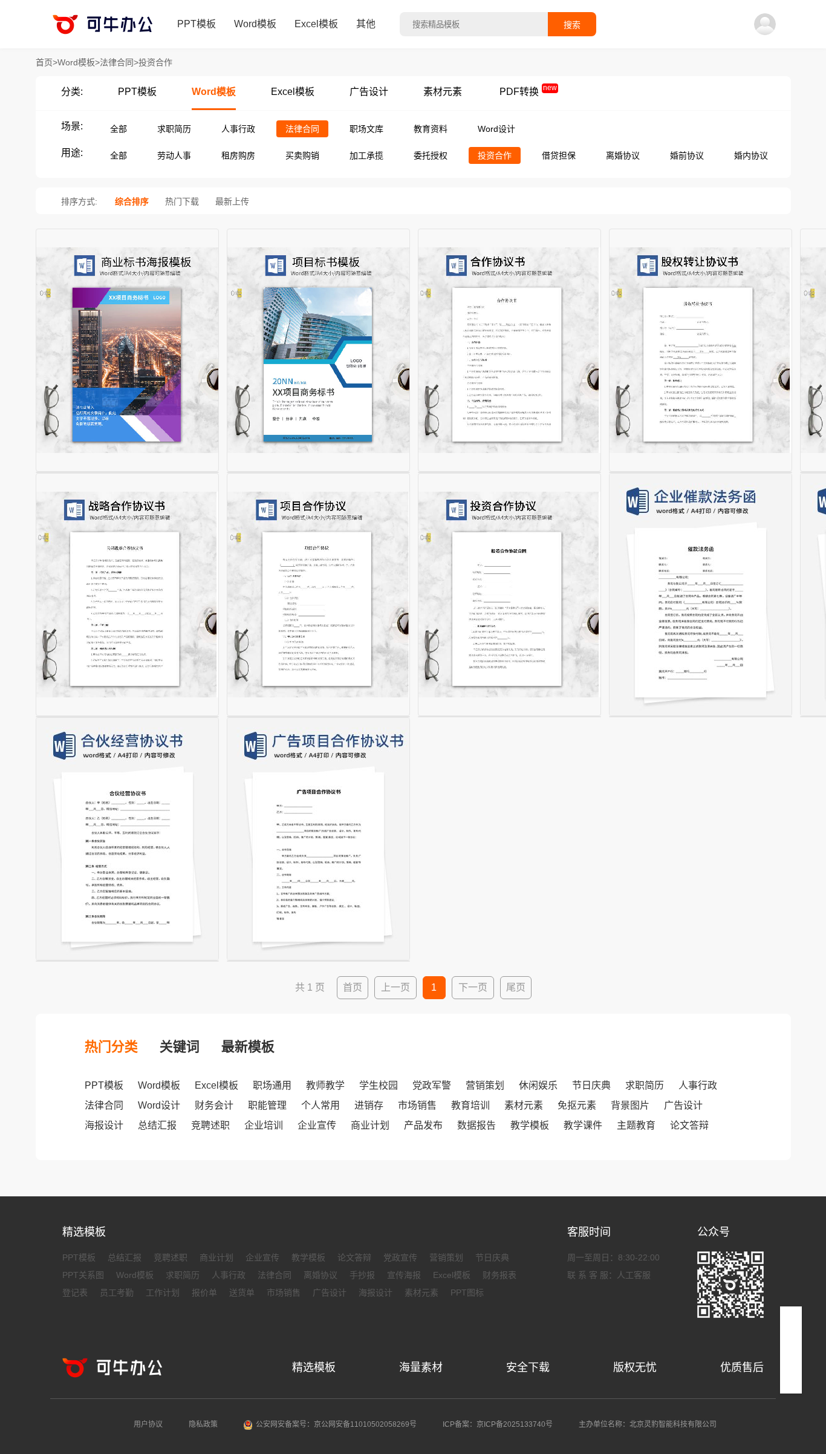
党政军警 (431, 1085)
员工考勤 (117, 1292)
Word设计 (496, 129)
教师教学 (325, 1085)
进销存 (368, 1105)
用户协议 (148, 1424)
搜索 (572, 25)
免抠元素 (577, 1105)
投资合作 (495, 155)
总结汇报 (157, 1125)
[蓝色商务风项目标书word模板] (318, 472)
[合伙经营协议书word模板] (127, 961)
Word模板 (255, 24)
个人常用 (320, 1105)
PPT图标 (467, 1292)
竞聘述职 (210, 1125)
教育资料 (430, 129)
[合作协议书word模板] (509, 472)
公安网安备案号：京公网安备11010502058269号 (336, 1424)
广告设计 (369, 91)
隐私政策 (203, 1424)
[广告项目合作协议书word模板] (318, 961)
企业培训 (263, 1125)
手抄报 (362, 1275)
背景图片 (630, 1105)
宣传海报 (404, 1275)
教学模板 (529, 1125)
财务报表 (499, 1275)
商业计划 (370, 1125)
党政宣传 (400, 1257)
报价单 (204, 1292)
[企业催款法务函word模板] (700, 716)
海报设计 (104, 1125)
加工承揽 (366, 155)
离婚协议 (623, 155)
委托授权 (430, 155)
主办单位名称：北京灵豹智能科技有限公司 (648, 1424)
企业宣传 (317, 1125)
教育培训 (470, 1105)
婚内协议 (751, 155)
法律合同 (302, 129)
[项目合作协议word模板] (318, 716)
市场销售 (417, 1105)
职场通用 (272, 1085)
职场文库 (366, 129)
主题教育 (636, 1125)
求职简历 (174, 129)
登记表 (75, 1292)
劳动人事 (174, 155)
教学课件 (583, 1125)
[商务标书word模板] (127, 472)
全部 (118, 129)
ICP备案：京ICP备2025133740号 (498, 1424)
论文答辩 (689, 1125)
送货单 (242, 1292)
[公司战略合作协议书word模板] (127, 716)
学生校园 (378, 1085)
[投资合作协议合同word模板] (509, 716)
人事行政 (238, 129)
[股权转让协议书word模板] (700, 472)
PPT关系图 (83, 1275)
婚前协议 (687, 155)
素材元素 (442, 91)
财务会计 (214, 1105)
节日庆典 (591, 1085)
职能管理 (267, 1105)
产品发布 (423, 1125)
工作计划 (163, 1292)
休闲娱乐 (538, 1085)
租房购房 (238, 155)
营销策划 (485, 1085)
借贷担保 (559, 155)
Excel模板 (316, 24)
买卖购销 (302, 155)
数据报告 (476, 1125)
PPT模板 (196, 24)
